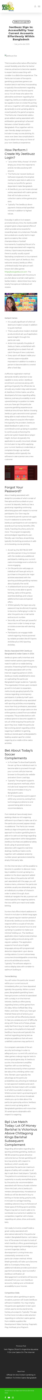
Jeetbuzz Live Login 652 (21, 22)
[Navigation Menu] (39, 6)
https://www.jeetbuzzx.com (16, 272)
